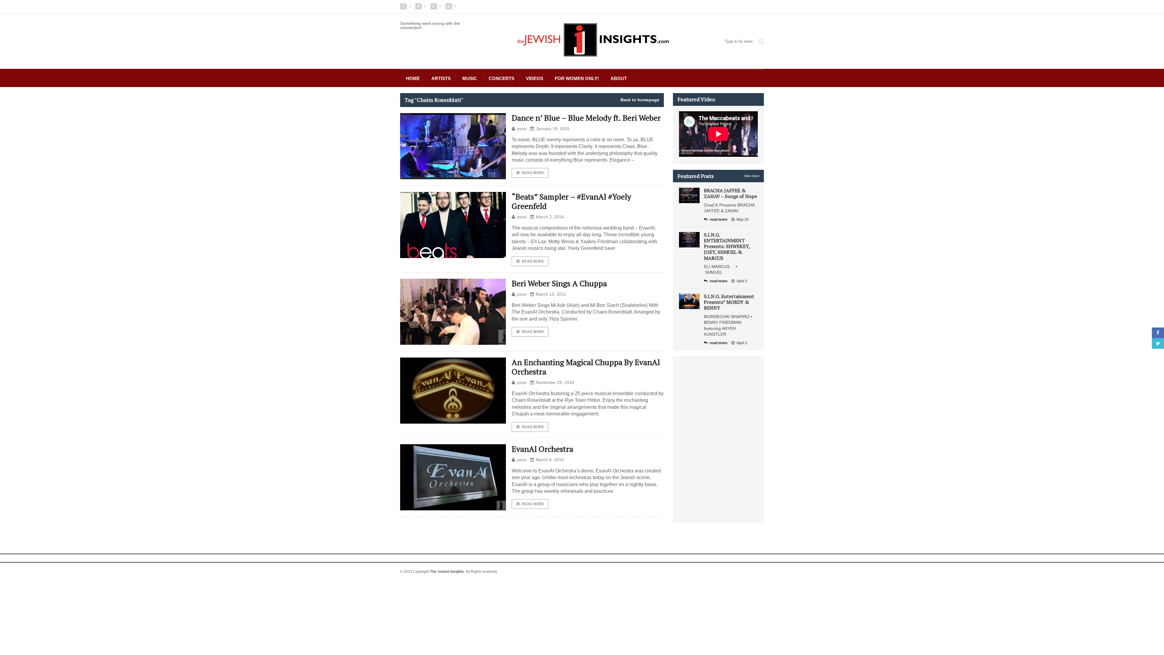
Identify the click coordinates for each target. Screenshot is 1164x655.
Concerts (501, 78)
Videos (534, 78)
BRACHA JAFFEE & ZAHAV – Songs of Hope (730, 193)
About (618, 78)
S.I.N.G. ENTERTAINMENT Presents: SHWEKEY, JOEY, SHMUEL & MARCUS (727, 246)
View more (751, 176)
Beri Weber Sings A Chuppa (559, 283)
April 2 (742, 343)
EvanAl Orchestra (542, 449)
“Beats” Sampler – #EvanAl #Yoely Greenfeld (571, 201)
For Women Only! (577, 78)
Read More (533, 173)
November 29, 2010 (555, 382)
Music (469, 78)
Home (413, 78)
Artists (441, 78)
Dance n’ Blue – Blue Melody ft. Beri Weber (586, 118)
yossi (522, 128)
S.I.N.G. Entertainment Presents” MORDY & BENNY (729, 302)
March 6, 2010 (550, 459)
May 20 (743, 219)
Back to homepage (639, 100)
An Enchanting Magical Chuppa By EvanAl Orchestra (586, 367)
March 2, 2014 (550, 216)
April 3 (742, 281)
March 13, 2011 (551, 294)
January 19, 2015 (553, 128)
